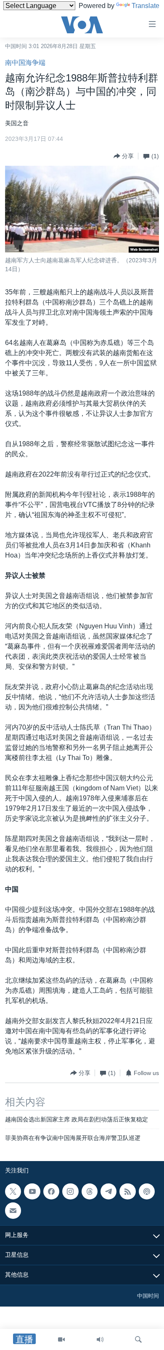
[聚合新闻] (127, 1191)
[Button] (124, 156)
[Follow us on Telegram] (108, 1191)
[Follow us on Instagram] (70, 1191)
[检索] (138, 1339)
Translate (145, 5)
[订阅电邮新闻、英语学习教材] (13, 1210)
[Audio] (100, 1339)
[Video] (61, 1339)
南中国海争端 (25, 62)
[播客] (147, 1191)
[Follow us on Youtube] (32, 1191)
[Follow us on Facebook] (51, 1191)
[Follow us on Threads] (90, 1191)
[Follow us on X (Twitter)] (13, 1191)
